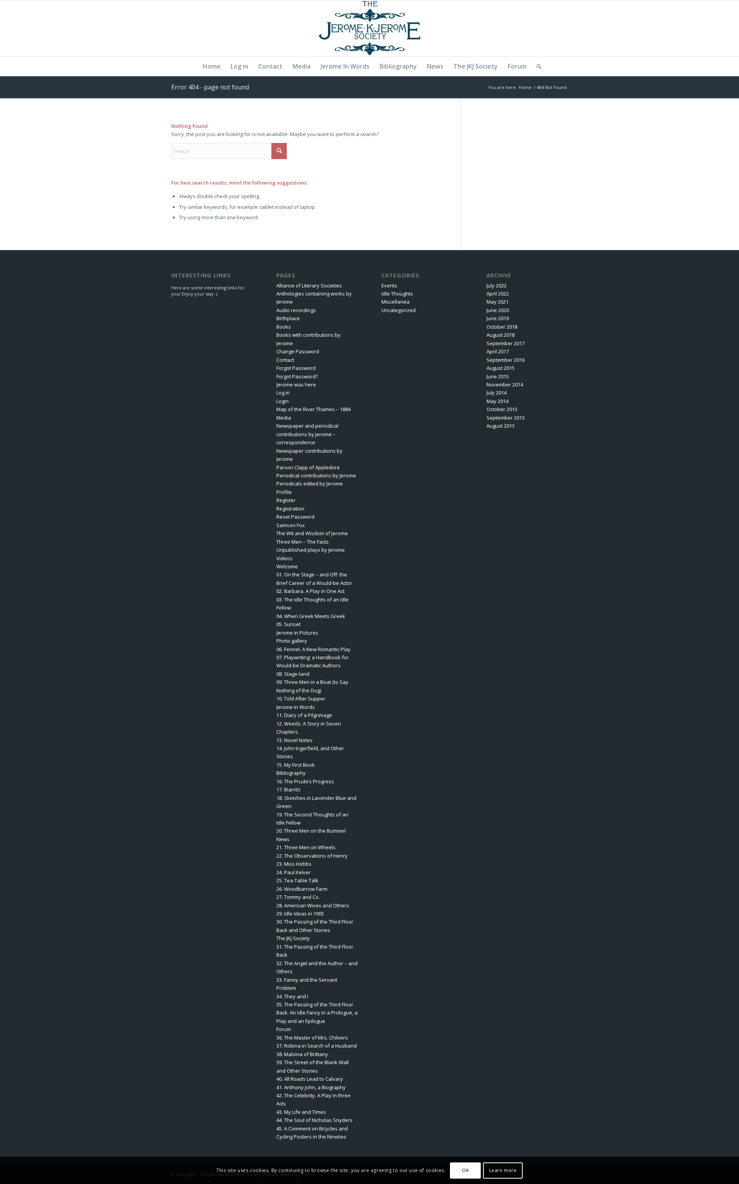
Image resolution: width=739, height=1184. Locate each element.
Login (282, 401)
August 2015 (501, 367)
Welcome (287, 566)
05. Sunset (288, 624)
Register (286, 500)
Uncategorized (398, 310)
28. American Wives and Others (312, 905)
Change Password (297, 351)
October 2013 (502, 409)
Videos (284, 558)
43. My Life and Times (301, 1111)
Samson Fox (290, 525)
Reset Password (295, 516)
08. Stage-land (292, 673)
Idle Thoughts (397, 293)
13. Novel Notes (294, 740)
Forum (283, 1029)
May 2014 (497, 401)
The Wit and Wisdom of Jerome (312, 533)
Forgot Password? (297, 376)
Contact (285, 359)
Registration (290, 508)
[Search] (537, 66)
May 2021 (497, 301)
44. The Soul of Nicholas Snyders (314, 1120)
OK (465, 1170)
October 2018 (502, 326)
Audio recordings (296, 310)
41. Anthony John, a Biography (311, 1087)
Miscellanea (395, 301)
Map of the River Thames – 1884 (313, 409)
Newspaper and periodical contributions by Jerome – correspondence (307, 434)
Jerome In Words (295, 707)
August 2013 (501, 425)
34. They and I (292, 996)
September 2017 (506, 343)
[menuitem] (212, 66)
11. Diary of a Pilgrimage (304, 715)
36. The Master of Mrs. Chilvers (312, 1037)
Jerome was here (296, 384)
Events (389, 285)
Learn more (503, 1170)
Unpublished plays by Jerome (310, 549)
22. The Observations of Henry (312, 855)
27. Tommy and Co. (298, 896)
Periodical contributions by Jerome (316, 475)
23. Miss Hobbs (293, 863)
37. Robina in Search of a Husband (316, 1045)
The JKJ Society (293, 938)
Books (283, 326)
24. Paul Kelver (293, 872)
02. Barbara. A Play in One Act (310, 591)
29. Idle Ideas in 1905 (300, 913)
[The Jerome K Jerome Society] (369, 28)
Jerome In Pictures (297, 632)
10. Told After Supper (300, 698)
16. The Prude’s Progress (305, 781)
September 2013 (506, 417)
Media (283, 417)
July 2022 (497, 285)
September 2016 (506, 359)
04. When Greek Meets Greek (310, 616)
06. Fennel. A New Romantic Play (313, 649)
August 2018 (501, 334)
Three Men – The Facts (302, 541)
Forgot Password (296, 367)
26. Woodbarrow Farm (302, 888)
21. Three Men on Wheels (306, 847)
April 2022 (498, 293)
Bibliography (291, 772)
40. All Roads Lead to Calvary (309, 1078)
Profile (284, 492)
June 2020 (498, 310)
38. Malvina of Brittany (302, 1054)
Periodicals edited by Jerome (309, 483)
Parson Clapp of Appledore (308, 467)
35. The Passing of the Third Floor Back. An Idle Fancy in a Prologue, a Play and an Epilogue (317, 1012)
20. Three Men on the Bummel (311, 830)
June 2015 (498, 376)
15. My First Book (295, 764)
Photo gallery (291, 640)
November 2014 (505, 384)
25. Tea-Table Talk (297, 880)
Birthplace (288, 318)
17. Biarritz (288, 789)
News (282, 839)
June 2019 (498, 318)
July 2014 (497, 392)
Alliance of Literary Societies (309, 285)
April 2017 (498, 351)
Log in (283, 392)
